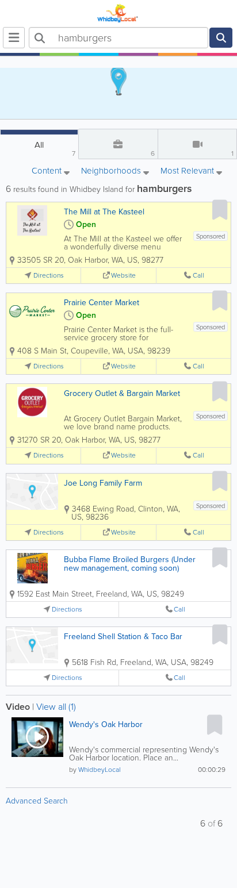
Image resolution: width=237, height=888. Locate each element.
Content (48, 171)
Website (123, 275)
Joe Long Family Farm (103, 483)
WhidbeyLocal (99, 769)
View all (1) (56, 706)
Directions (48, 275)
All (55, 149)
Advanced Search (37, 801)
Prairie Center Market (101, 303)
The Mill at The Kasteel (104, 212)
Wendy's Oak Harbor (106, 724)
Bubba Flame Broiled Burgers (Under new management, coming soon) (130, 563)
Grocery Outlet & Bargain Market (122, 393)
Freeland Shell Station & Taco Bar (123, 637)
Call (198, 275)
